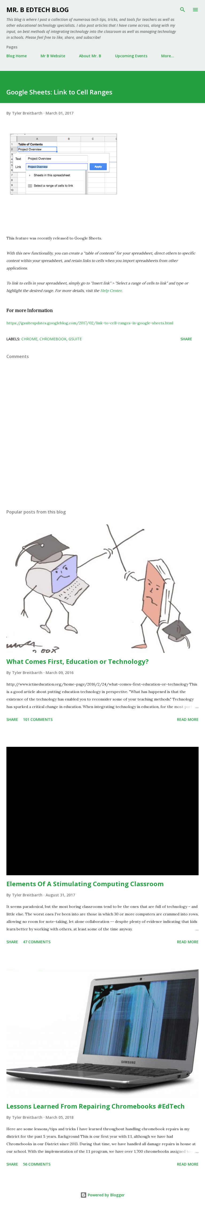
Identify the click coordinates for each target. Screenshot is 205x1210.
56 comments (36, 1164)
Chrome (29, 338)
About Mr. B (90, 55)
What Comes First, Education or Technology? (77, 661)
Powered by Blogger (106, 1194)
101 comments (38, 719)
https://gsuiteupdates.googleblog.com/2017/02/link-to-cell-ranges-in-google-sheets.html (89, 323)
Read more (188, 719)
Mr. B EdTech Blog (37, 9)
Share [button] (186, 338)
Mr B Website (53, 55)
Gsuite (75, 338)
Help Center (110, 290)
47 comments (36, 941)
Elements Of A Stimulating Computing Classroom (85, 883)
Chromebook (53, 338)
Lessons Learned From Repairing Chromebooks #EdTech (95, 1106)
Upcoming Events (131, 55)
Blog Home (16, 55)
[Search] (182, 9)
